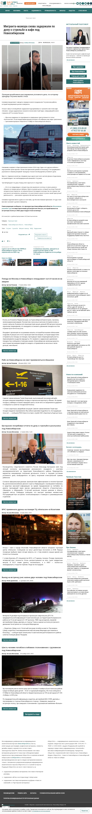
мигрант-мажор (24, 228)
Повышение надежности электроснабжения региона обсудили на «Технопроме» (76, 391)
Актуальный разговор (77, 24)
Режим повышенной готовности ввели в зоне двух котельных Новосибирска (78, 271)
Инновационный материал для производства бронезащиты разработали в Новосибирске (78, 148)
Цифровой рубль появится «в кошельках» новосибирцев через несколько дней (78, 295)
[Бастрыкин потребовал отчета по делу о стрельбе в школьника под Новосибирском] (32, 449)
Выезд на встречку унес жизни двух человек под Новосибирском (32, 577)
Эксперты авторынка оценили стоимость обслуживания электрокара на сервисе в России (78, 172)
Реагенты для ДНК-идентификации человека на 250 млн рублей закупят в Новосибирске (78, 346)
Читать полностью (9, 351)
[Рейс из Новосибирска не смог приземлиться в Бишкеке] (32, 380)
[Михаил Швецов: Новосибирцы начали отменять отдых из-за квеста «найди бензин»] (78, 494)
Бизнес (69, 145)
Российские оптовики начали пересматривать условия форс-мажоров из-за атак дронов (78, 592)
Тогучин (8, 228)
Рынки (76, 303)
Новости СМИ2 (7, 258)
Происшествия (30, 18)
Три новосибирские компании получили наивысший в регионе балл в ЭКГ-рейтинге (78, 580)
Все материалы (71, 60)
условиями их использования (41, 811)
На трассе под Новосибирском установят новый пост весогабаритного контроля (77, 198)
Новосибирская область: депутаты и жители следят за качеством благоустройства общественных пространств (77, 246)
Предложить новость (41, 234)
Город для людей (78, 76)
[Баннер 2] (24, 262)
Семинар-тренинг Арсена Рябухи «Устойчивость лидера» (78, 451)
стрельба (15, 228)
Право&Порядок (79, 329)
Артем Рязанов (12, 285)
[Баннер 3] (40, 262)
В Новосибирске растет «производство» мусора (75, 358)
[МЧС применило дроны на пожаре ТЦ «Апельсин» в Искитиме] (32, 529)
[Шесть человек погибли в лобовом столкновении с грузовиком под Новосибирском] (32, 670)
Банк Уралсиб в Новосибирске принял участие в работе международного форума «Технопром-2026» (77, 379)
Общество (70, 157)
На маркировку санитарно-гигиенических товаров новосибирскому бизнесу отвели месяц (78, 185)
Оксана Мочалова (13, 432)
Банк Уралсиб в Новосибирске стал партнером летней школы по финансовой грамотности (78, 412)
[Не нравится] (8, 241)
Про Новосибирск (78, 71)
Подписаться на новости (44, 238)
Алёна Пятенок (29, 43)
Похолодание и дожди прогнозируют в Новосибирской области (78, 259)
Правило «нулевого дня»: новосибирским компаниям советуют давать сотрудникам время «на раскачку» (78, 567)
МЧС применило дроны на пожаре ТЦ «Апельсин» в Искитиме (31, 509)
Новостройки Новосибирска (78, 81)
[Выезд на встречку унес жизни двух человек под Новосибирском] (32, 597)
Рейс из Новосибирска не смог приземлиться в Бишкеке (28, 360)
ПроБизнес (76, 181)
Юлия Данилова (12, 581)
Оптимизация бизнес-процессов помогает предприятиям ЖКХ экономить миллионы (78, 321)
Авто (68, 169)
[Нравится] (2, 241)
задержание (37, 228)
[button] (73, 3)
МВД (31, 228)
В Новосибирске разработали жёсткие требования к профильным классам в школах (78, 221)
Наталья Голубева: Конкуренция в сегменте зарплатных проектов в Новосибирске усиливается (78, 48)
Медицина (70, 341)
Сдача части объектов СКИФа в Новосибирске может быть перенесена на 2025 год (14, 250)
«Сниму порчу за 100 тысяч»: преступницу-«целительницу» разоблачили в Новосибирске (77, 333)
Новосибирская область (15, 224)
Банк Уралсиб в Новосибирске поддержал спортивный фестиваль (77, 423)
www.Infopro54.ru (24, 743)
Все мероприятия (71, 471)
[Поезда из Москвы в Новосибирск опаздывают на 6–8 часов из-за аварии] (32, 302)
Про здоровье (78, 67)
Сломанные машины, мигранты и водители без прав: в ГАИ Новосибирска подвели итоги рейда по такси (47, 251)
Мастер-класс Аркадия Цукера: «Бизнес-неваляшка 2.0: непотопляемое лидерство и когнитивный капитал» (77, 461)
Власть (69, 206)
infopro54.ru (16, 757)
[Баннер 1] (9, 262)
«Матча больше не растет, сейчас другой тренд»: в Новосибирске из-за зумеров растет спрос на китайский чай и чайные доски (78, 308)
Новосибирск (28, 224)
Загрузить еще (32, 714)
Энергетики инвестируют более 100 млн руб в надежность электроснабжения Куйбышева (78, 434)
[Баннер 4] (56, 262)
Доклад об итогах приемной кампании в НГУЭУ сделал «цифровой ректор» (77, 283)
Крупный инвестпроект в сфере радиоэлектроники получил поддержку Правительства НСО (78, 233)
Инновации (76, 145)
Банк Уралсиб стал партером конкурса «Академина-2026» (77, 402)
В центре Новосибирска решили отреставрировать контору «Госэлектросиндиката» (78, 160)
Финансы (82, 291)
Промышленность (85, 145)
